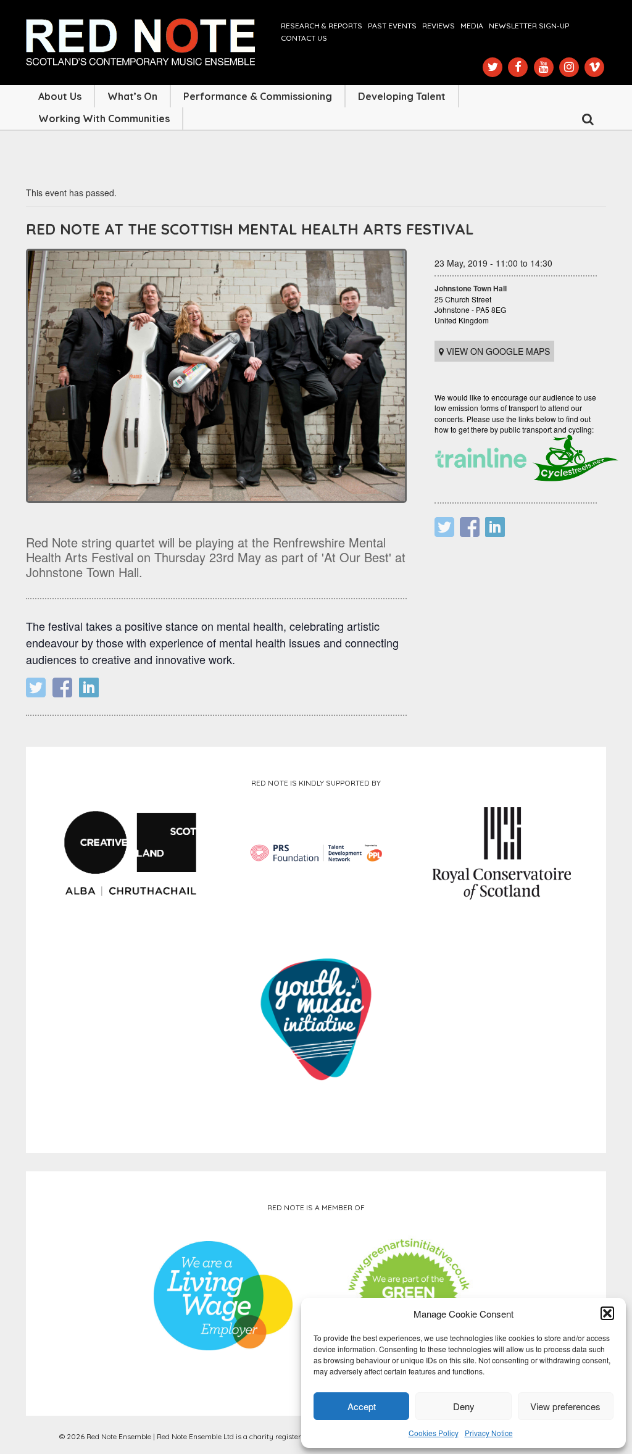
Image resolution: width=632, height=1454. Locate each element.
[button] (607, 1313)
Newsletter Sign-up (529, 25)
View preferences (565, 1406)
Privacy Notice (489, 1432)
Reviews (438, 25)
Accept (361, 1406)
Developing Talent (402, 96)
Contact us (304, 38)
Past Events (392, 25)
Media (471, 25)
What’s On (132, 96)
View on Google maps (497, 351)
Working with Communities (104, 118)
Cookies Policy (434, 1432)
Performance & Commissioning (257, 96)
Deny (464, 1406)
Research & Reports (321, 25)
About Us (59, 96)
